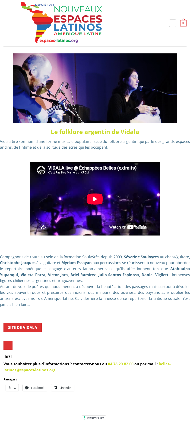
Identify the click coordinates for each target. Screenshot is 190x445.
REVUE (26, 432)
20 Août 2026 (173, 432)
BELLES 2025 (91, 432)
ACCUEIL (12, 432)
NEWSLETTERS (44, 432)
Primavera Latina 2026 (120, 432)
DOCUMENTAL (68, 432)
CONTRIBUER (151, 432)
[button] (172, 23)
